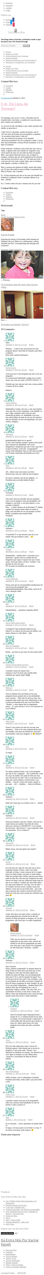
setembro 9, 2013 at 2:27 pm (16, 405)
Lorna (8, 862)
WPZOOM (21, 1273)
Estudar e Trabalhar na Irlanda (20, 62)
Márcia (8, 765)
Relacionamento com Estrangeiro (21, 60)
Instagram (18, 250)
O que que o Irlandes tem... (16, 1207)
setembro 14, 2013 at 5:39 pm (21, 1011)
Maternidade (11, 58)
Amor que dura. (11, 1216)
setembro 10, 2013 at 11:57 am (17, 864)
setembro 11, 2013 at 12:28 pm (17, 1042)
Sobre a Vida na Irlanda (14, 1265)
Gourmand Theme (8, 1273)
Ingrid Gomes (11, 368)
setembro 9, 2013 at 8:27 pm (16, 723)
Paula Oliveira (11, 403)
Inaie (7, 1118)
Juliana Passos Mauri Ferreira (17, 665)
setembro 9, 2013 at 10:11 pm (17, 768)
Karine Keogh (7, 235)
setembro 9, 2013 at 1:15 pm (16, 345)
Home (8, 52)
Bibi (7, 604)
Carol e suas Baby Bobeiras (16, 1267)
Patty (8, 466)
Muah (3, 215)
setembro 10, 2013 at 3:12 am (17, 799)
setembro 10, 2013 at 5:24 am (17, 818)
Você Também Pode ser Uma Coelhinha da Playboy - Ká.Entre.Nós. (22, 1213)
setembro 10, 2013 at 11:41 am (17, 845)
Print (23, 217)
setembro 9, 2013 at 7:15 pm (16, 690)
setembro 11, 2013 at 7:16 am (16, 962)
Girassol (9, 908)
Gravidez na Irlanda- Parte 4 (15, 324)
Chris (8, 1040)
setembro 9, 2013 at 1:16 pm (16, 370)
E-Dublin (9, 1252)
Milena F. (9, 688)
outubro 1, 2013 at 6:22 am (16, 1120)
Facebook (10, 217)
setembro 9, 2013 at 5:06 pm (16, 606)
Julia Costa (10, 721)
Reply (31, 345)
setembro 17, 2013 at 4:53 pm (17, 1097)
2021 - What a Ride (13, 1220)
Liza (7, 747)
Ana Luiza (9, 843)
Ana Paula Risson (12, 1071)
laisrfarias (9, 434)
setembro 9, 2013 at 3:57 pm (16, 495)
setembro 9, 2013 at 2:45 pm (16, 436)
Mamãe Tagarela (12, 1263)
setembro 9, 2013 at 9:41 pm (16, 749)
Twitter (3, 217)
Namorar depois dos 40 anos (16, 1205)
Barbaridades (10, 1254)
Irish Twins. (10, 1224)
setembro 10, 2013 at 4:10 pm (17, 910)
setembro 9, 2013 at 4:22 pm (16, 581)
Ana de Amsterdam (13, 1261)
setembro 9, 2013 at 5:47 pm (16, 648)
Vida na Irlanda (11, 1256)
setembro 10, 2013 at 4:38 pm (21, 935)
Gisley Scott (10, 1095)
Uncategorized (6, 98)
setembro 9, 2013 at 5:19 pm (16, 625)
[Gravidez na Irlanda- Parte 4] (22, 318)
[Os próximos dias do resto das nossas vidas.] (22, 278)
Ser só (8, 1218)
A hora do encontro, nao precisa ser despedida (23, 1210)
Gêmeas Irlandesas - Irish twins (17, 1222)
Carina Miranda (12, 579)
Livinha (8, 549)
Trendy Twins (11, 1259)
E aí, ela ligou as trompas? (14, 106)
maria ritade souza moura (15, 623)
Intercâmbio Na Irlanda (17, 56)
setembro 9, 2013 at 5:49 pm (16, 667)
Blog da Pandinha (12, 646)
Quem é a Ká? (12, 54)
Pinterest (17, 217)
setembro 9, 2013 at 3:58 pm (16, 531)
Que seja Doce (11, 1250)
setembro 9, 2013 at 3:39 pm (16, 468)
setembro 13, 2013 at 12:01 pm (17, 1074)
